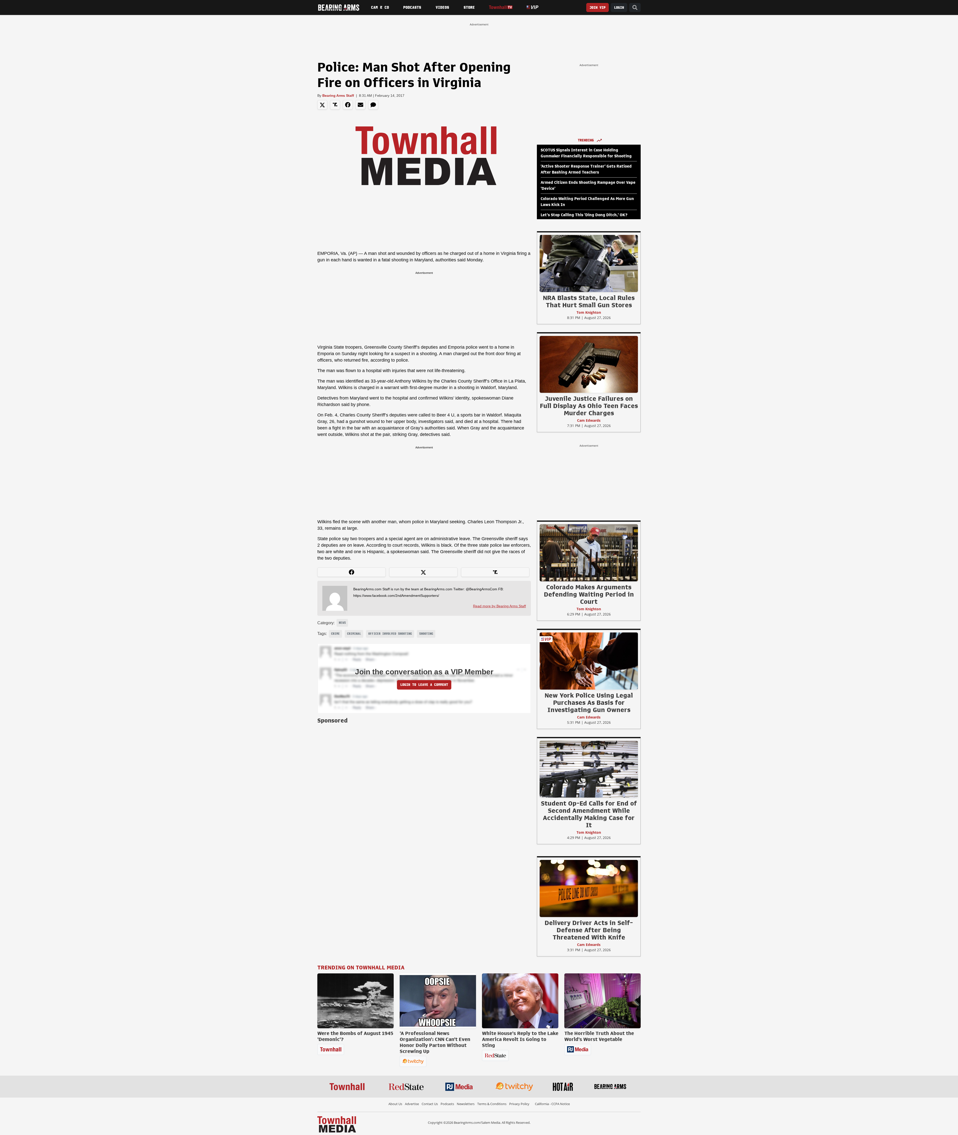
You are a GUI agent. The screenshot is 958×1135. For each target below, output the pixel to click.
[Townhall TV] (500, 7)
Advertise (412, 1104)
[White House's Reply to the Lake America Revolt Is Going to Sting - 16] (520, 1000)
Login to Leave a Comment (424, 685)
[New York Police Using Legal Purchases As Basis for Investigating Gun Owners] (589, 661)
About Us (395, 1104)
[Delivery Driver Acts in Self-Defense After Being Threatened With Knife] (589, 888)
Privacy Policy (519, 1104)
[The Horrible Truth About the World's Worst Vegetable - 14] (602, 1000)
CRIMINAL (354, 634)
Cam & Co (380, 7)
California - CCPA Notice (552, 1104)
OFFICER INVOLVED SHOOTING (390, 634)
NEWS (342, 623)
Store (469, 7)
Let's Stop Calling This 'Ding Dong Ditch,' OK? (584, 215)
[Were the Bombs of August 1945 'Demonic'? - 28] (355, 1000)
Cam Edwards (588, 420)
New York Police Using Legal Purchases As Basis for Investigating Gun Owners (589, 702)
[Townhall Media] (336, 1124)
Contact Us (430, 1104)
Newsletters (466, 1104)
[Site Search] (635, 7)
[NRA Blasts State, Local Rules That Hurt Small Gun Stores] (589, 263)
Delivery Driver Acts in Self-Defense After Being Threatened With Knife (589, 930)
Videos (442, 7)
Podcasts (412, 7)
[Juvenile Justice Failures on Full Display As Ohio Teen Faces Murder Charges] (589, 364)
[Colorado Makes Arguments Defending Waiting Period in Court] (589, 553)
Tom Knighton (589, 312)
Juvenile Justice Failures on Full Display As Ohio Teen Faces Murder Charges (589, 405)
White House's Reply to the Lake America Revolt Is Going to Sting (520, 1039)
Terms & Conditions (491, 1104)
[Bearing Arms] (338, 7)
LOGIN (619, 7)
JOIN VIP (597, 7)
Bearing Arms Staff (338, 96)
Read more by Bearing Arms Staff (499, 606)
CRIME (335, 634)
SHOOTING (426, 634)
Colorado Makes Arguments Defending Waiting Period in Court (589, 594)
